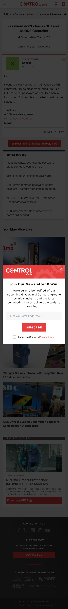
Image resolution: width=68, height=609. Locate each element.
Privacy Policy (46, 337)
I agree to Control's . (36, 337)
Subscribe (34, 327)
